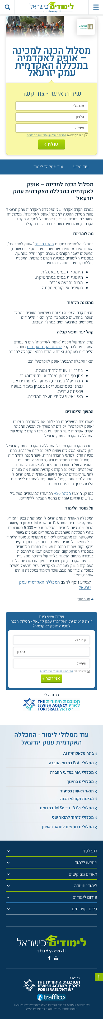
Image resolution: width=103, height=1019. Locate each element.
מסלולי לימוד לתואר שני (73, 817)
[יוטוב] (56, 958)
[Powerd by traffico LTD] (51, 998)
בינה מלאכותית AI (78, 753)
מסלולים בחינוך (80, 782)
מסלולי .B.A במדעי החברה (71, 763)
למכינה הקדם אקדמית (44, 347)
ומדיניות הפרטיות (37, 135)
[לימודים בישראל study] (51, 7)
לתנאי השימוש (57, 135)
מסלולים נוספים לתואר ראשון (68, 827)
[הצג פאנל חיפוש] (7, 7)
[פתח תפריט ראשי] (95, 7)
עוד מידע (80, 167)
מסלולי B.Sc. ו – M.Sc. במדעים (67, 808)
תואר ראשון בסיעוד (77, 791)
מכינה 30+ (62, 493)
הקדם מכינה (44, 244)
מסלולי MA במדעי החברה (72, 772)
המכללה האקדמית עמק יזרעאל (55, 585)
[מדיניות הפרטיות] (99, 977)
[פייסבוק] (49, 958)
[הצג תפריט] (8, 851)
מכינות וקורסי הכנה (77, 799)
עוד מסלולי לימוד (48, 167)
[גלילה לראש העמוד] (99, 1005)
